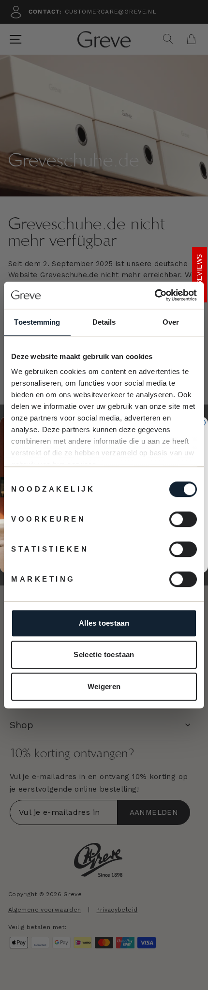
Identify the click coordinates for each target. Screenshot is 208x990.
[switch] (183, 519)
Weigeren (104, 686)
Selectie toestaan (104, 654)
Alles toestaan (104, 623)
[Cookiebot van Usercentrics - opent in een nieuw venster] (154, 295)
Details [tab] (104, 322)
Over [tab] (171, 322)
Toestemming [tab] (37, 322)
